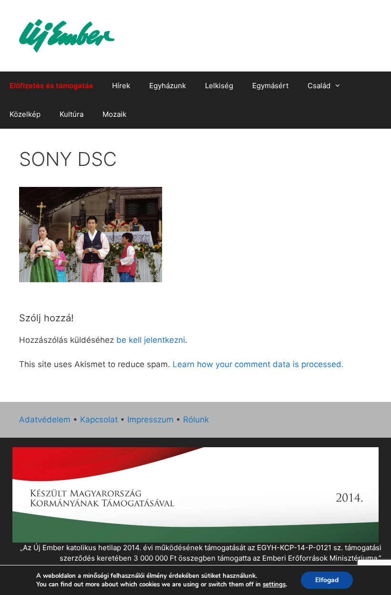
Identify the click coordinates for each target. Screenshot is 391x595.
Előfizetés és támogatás (51, 85)
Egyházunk (167, 85)
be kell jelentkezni (150, 340)
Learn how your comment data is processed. (258, 364)
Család (319, 85)
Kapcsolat (99, 419)
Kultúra (71, 114)
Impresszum (150, 419)
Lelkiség (219, 85)
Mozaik (114, 114)
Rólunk (196, 419)
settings (274, 584)
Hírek (121, 85)
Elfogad (327, 580)
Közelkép (25, 114)
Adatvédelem (45, 419)
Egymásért (270, 85)
